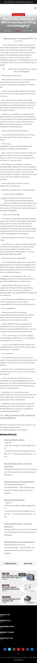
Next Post (28, 563)
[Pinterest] (23, 649)
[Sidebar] (2, 201)
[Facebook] (4, 649)
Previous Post (10, 563)
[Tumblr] (27, 649)
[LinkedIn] (32, 649)
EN (19, 653)
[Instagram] (14, 649)
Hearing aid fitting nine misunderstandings (19, 482)
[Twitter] (9, 649)
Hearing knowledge (18, 14)
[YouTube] (18, 649)
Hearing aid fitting (9, 38)
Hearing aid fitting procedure (14, 440)
